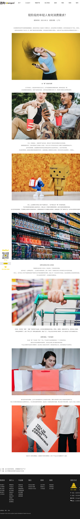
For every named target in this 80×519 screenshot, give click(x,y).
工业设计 (27, 2)
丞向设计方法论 (32, 488)
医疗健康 (20, 492)
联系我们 (51, 484)
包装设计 (11, 492)
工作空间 (2, 494)
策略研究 (11, 484)
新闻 (70, 2)
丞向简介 (2, 484)
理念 (62, 2)
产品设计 (11, 486)
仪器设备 (20, 494)
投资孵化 (11, 501)
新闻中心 (42, 486)
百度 (9, 510)
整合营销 (11, 499)
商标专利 (11, 496)
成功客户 (2, 492)
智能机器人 (21, 488)
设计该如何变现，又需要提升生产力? (15, 469)
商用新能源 (21, 490)
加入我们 (51, 488)
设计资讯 (42, 484)
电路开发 (37, 2)
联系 (77, 2)
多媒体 (10, 497)
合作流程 (2, 490)
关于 (19, 2)
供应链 (10, 494)
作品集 (20, 480)
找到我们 (51, 486)
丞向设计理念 (31, 484)
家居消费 (20, 496)
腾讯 (6, 510)
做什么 (11, 480)
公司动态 (42, 488)
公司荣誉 (2, 486)
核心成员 (2, 488)
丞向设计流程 (31, 486)
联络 (50, 480)
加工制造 (47, 2)
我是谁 (2, 480)
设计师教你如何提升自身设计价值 (14, 471)
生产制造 (20, 486)
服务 (55, 2)
